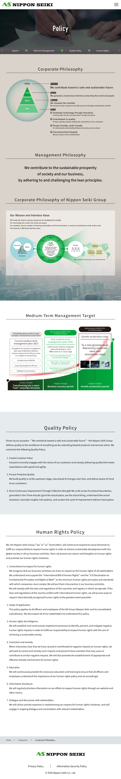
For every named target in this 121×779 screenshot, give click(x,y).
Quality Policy (75, 50)
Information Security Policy (72, 766)
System (15, 50)
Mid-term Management (44, 50)
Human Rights (102, 50)
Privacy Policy (35, 766)
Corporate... (23, 740)
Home (8, 740)
